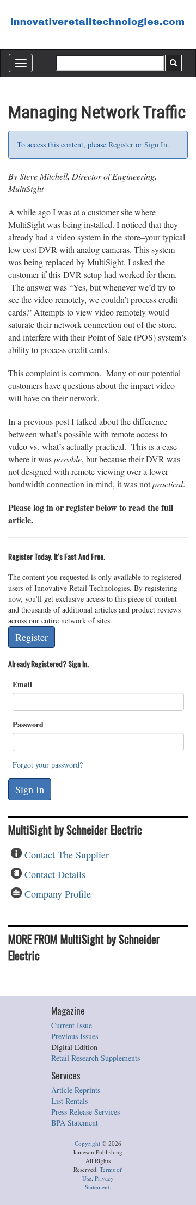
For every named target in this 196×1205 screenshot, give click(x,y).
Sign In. (156, 144)
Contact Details (54, 874)
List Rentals (69, 1101)
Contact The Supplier (66, 854)
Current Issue (71, 1025)
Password (28, 724)
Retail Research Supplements (95, 1058)
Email (22, 684)
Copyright (87, 1143)
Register (120, 144)
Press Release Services (85, 1112)
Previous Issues (74, 1036)
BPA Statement (74, 1122)
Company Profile (57, 893)
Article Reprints (75, 1090)
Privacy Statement (99, 1182)
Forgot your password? (48, 764)
